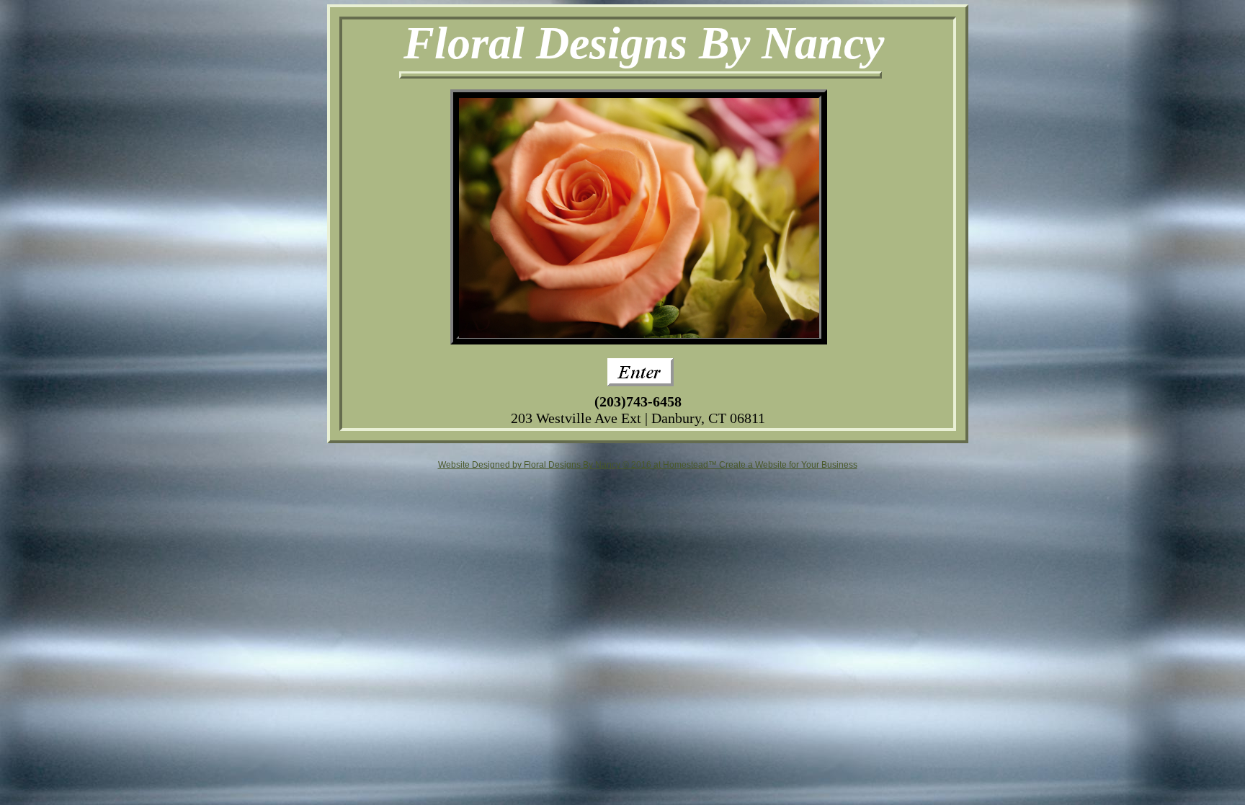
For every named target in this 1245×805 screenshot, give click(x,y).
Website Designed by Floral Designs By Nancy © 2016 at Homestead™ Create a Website (612, 465)
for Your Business (822, 465)
